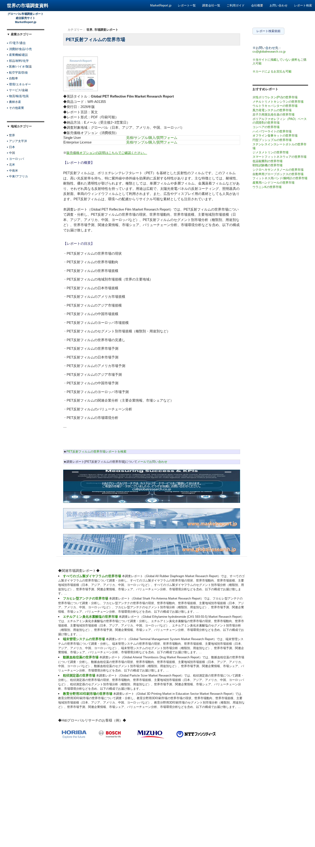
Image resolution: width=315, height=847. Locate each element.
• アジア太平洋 (17, 141)
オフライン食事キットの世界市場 (275, 135)
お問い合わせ (279, 5)
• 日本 (11, 147)
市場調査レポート (106, 29)
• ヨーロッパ (15, 159)
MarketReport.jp (160, 5)
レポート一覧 (187, 5)
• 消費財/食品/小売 (19, 49)
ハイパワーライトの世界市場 (272, 131)
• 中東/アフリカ (17, 176)
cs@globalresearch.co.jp (269, 51)
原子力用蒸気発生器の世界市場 (273, 114)
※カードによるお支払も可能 (272, 71)
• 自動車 (12, 78)
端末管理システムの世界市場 (84, 639)
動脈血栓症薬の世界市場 (80, 657)
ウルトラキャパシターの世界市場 (275, 105)
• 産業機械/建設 (17, 55)
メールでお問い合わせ (152, 461)
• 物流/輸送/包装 (18, 96)
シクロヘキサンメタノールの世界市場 (278, 169)
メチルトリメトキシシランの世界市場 (278, 101)
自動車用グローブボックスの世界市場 (278, 174)
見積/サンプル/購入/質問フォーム (151, 138)
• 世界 (11, 135)
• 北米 (11, 164)
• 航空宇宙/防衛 (17, 72)
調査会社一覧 (211, 5)
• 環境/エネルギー (19, 84)
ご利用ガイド (236, 5)
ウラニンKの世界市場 (267, 187)
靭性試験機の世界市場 (267, 165)
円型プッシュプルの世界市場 (272, 140)
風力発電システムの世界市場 (272, 110)
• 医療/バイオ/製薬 (19, 66)
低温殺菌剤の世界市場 (267, 161)
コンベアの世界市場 (266, 127)
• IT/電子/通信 (16, 43)
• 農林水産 (14, 102)
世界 (89, 29)
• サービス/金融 (17, 90)
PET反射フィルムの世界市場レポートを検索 (96, 451)
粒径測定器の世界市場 (79, 675)
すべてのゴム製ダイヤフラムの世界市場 (92, 576)
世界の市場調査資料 (27, 5)
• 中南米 (12, 170)
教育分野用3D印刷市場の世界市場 (87, 693)
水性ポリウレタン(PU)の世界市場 (275, 97)
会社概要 (257, 5)
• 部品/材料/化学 (18, 61)
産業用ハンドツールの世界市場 (273, 182)
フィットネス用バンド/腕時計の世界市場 (280, 178)
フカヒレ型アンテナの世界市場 (85, 598)
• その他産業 (15, 108)
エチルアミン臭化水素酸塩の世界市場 (90, 616)
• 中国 (11, 153)
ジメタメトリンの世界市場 (270, 152)
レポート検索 (303, 5)
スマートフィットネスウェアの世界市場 (279, 156)
